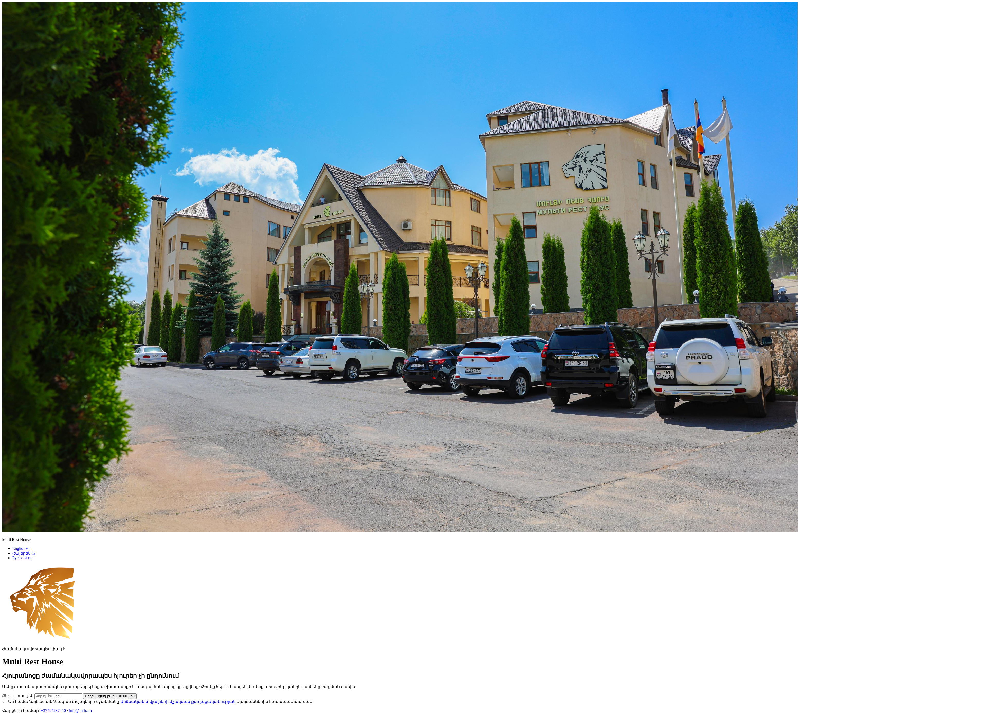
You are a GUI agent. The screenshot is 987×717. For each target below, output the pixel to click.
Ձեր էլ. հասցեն (17, 696)
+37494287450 (53, 710)
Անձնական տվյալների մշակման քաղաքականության (178, 701)
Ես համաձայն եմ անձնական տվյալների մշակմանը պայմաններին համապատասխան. (160, 701)
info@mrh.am (80, 710)
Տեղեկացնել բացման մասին (110, 696)
